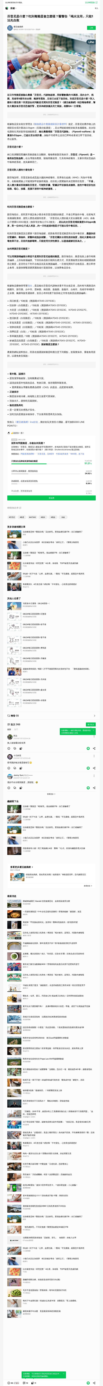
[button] (8, 748)
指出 (30, 285)
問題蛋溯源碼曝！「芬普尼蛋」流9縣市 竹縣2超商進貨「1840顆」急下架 (52, 454)
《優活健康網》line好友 (26, 422)
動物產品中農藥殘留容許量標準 (50, 124)
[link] (14, 748)
